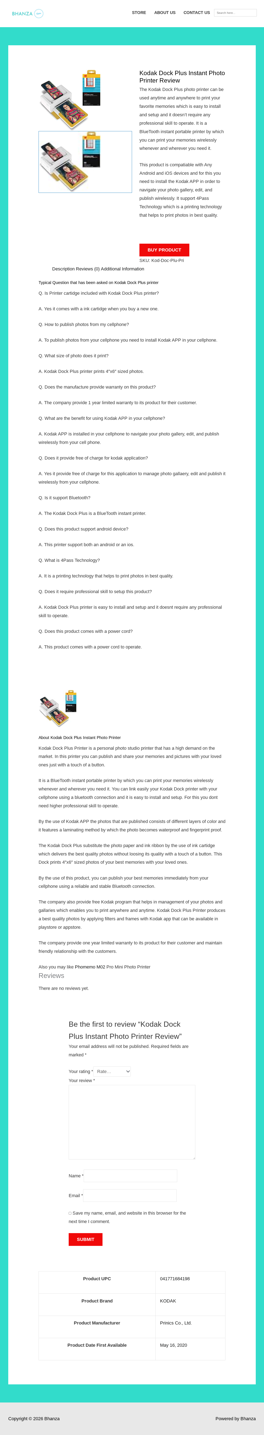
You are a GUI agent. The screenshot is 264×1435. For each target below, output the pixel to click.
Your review (82, 1080)
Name (76, 1175)
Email (76, 1195)
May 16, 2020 (173, 1345)
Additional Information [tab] (122, 268)
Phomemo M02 (90, 966)
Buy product (164, 250)
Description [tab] (63, 268)
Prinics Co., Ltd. (176, 1323)
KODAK (168, 1300)
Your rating (81, 1071)
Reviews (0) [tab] (88, 268)
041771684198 (175, 1278)
